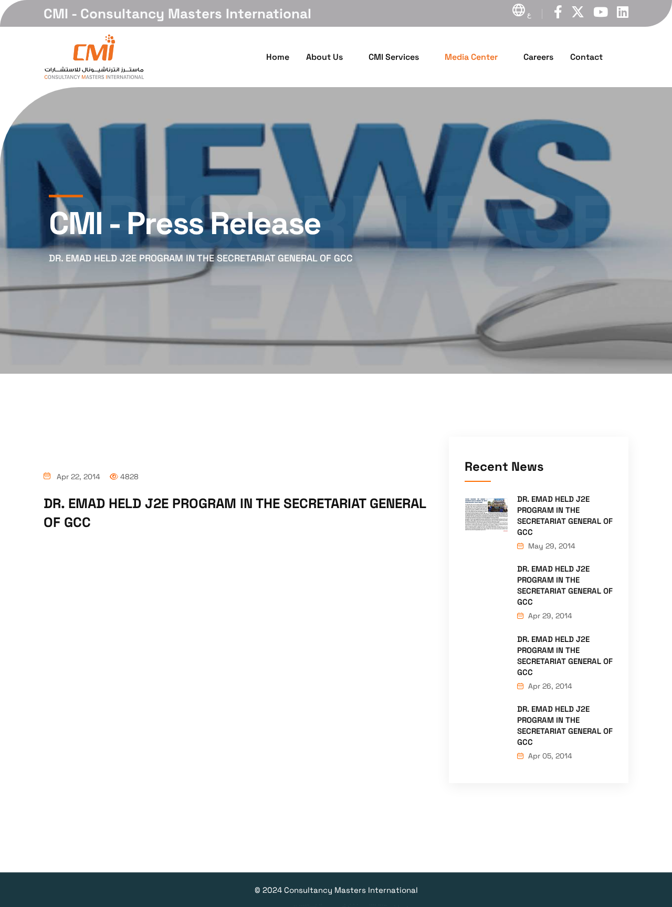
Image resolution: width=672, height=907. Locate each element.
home (277, 56)
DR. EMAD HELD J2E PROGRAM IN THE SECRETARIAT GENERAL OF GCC (565, 515)
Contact (586, 56)
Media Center (471, 56)
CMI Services (394, 56)
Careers (538, 56)
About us (324, 56)
